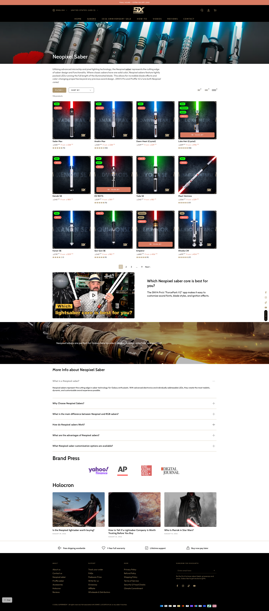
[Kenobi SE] (72, 175)
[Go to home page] (138, 10)
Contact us (57, 573)
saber (128, 69)
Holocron (57, 588)
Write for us (93, 581)
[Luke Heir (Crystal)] (197, 120)
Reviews (56, 592)
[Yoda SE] (155, 175)
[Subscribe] (215, 570)
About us (56, 569)
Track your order (95, 569)
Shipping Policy (130, 577)
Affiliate (91, 588)
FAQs (90, 573)
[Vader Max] (72, 120)
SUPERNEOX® (63, 605)
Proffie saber (58, 581)
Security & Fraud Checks (134, 584)
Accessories (58, 584)
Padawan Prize (95, 577)
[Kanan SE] (72, 230)
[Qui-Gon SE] (113, 230)
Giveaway (92, 584)
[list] (134, 548)
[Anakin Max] (113, 120)
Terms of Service (131, 581)
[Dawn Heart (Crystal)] (155, 120)
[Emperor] (155, 230)
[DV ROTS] (113, 175)
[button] (202, 10)
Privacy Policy (130, 569)
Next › (147, 267)
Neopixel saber (59, 577)
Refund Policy (130, 573)
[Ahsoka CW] (197, 230)
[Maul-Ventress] (197, 175)
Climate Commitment (133, 588)
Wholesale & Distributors (99, 592)
